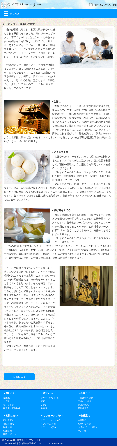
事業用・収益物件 (11, 408)
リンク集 (82, 431)
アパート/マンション (50, 398)
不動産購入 (8, 420)
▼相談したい (10, 415)
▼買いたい (9, 393)
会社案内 (82, 420)
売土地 (6, 398)
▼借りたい (47, 393)
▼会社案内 (84, 415)
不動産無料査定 (85, 398)
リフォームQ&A (48, 427)
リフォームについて (50, 420)
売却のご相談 (84, 401)
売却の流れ (83, 405)
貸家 (43, 401)
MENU (14, 13)
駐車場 (44, 408)
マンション (8, 405)
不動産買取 (83, 408)
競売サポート (9, 434)
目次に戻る (19, 376)
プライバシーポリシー (88, 427)
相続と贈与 (8, 423)
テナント (45, 405)
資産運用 (7, 431)
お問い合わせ (84, 423)
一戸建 (6, 401)
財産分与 (7, 427)
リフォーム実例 (48, 423)
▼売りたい (84, 393)
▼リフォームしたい (52, 415)
